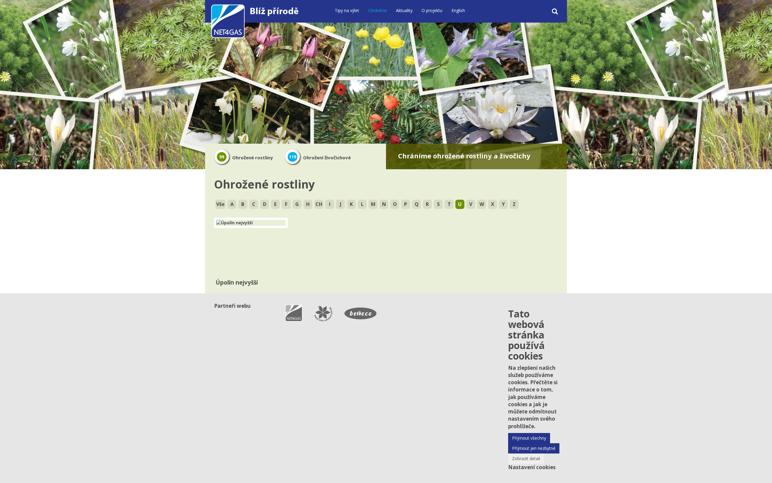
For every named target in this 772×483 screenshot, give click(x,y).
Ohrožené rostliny (246, 157)
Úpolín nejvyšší (237, 282)
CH (318, 204)
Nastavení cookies (531, 467)
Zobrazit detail (526, 458)
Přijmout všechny (529, 438)
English (458, 10)
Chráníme (377, 10)
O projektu (432, 10)
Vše (220, 204)
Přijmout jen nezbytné (533, 448)
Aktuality (404, 10)
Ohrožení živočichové (320, 157)
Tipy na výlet (347, 10)
